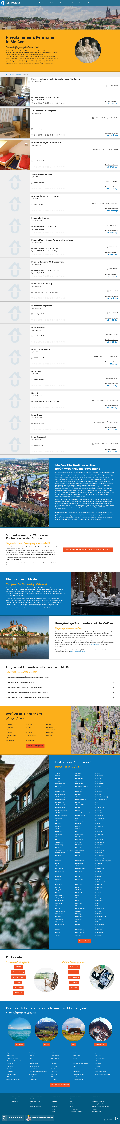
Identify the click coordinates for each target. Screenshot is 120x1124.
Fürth (78, 802)
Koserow (79, 906)
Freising (78, 794)
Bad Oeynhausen (61, 810)
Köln (77, 900)
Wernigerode (100, 908)
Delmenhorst (60, 900)
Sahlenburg (100, 858)
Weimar (98, 906)
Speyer (98, 876)
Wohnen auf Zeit (35, 1106)
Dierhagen (59, 906)
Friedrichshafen (81, 799)
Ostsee (75, 1058)
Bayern (94, 1099)
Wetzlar (98, 911)
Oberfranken (55, 1069)
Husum (78, 876)
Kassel (78, 887)
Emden (58, 929)
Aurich (58, 789)
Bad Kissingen (60, 799)
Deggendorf (60, 898)
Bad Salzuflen (60, 813)
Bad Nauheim (60, 807)
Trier (97, 895)
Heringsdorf (80, 871)
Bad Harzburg (60, 794)
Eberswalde (59, 922)
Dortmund (59, 914)
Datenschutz (15, 1101)
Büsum (58, 863)
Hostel (32, 1104)
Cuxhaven (59, 884)
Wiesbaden (99, 914)
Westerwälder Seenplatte (103, 1074)
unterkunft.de (31, 52)
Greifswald (79, 839)
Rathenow (99, 839)
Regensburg (100, 842)
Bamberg (59, 818)
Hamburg (79, 852)
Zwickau (49, 735)
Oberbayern (54, 1066)
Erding (58, 932)
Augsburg (59, 786)
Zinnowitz (99, 932)
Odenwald (54, 1077)
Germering (79, 821)
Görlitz (29, 727)
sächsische (61, 472)
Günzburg (79, 844)
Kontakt (91, 3)
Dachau (58, 887)
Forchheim (79, 783)
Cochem (58, 879)
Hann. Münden (80, 860)
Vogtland (50, 732)
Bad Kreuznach (60, 802)
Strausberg (99, 887)
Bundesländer (96, 1096)
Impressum (15, 1104)
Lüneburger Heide (34, 1066)
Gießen (78, 823)
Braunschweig (60, 852)
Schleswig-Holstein (98, 1104)
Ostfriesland (76, 1053)
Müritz (53, 1053)
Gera (77, 818)
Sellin (98, 866)
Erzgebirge (10, 740)
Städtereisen (56, 1096)
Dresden (82, 516)
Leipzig (29, 732)
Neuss (98, 802)
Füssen (78, 807)
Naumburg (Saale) (102, 797)
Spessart (97, 1053)
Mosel (31, 1077)
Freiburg (79, 791)
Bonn (58, 847)
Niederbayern (55, 1055)
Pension (42, 3)
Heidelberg (79, 863)
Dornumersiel (60, 911)
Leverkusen (79, 916)
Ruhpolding (100, 850)
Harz (30, 1058)
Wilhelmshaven (101, 916)
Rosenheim (99, 844)
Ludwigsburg (80, 929)
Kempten (79, 892)
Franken (31, 1055)
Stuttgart (99, 890)
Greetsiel (79, 837)
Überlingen (99, 900)
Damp (58, 892)
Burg (57, 866)
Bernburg (59, 831)
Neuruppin (99, 805)
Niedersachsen (96, 1111)
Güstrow (78, 847)
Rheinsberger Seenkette (80, 1063)
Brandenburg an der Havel (64, 850)
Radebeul (50, 727)
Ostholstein (76, 1055)
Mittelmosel (33, 1074)
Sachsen (94, 1109)
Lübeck (78, 924)
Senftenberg (100, 868)
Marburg (99, 778)
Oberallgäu (54, 1063)
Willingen (99, 919)
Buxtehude (59, 868)
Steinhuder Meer (100, 1058)
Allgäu (72, 1106)
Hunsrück (31, 1061)
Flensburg (79, 781)
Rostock (98, 847)
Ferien (52, 3)
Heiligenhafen (80, 868)
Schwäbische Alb (78, 1079)
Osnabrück (99, 821)
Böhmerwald (11, 1066)
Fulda (78, 810)
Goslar (78, 831)
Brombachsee (11, 1069)
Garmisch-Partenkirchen (84, 813)
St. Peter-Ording (101, 882)
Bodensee (10, 1063)
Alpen (9, 1053)
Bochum (58, 839)
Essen (78, 775)
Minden (98, 786)
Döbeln (9, 732)
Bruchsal (58, 860)
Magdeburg (79, 935)
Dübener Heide (11, 735)
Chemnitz (10, 727)
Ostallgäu (54, 1079)
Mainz (98, 773)
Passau (98, 823)
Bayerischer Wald (12, 1058)
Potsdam (99, 831)
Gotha (78, 826)
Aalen (58, 775)
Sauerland (76, 1077)
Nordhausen (100, 807)
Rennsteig (76, 1061)
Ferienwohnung (35, 1101)
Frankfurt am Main (82, 786)
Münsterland (33, 1079)
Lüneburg (79, 927)
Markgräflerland (34, 1069)
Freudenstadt (80, 797)
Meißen (29, 738)
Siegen (98, 871)
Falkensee (79, 778)
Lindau (78, 922)
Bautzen (9, 724)
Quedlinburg (100, 834)
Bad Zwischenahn (61, 815)
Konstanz (79, 903)
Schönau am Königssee (103, 860)
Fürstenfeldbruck (81, 805)
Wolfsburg (99, 927)
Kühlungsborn (80, 908)
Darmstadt (59, 895)
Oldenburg (99, 815)
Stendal (98, 879)
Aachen (58, 773)
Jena (77, 882)
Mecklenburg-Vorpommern (100, 1106)
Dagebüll (59, 890)
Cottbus (58, 882)
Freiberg (29, 724)
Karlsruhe (79, 884)
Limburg (78, 919)
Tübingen (99, 898)
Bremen (58, 855)
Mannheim (99, 775)
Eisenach (59, 927)
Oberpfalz (54, 1074)
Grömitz (78, 842)
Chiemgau (10, 1071)
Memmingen (100, 783)
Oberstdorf (99, 813)
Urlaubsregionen (75, 1096)
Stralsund (99, 884)
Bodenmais (59, 842)
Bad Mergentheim (61, 805)
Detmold (59, 903)
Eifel (8, 1077)
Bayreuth (59, 823)
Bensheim (59, 826)
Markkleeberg (31, 735)
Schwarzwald (74, 1109)
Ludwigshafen (80, 932)
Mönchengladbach (102, 789)
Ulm (97, 903)
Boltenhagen (60, 844)
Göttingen (79, 834)
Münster (99, 794)
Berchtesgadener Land (14, 1061)
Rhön (74, 1066)
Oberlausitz (30, 740)
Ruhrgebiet (76, 1071)
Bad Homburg (60, 797)
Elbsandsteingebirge (13, 738)
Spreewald (98, 1055)
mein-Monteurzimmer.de (77, 651)
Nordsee (53, 1061)
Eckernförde (60, 924)
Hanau (78, 855)
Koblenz (78, 898)
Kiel (77, 895)
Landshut (79, 911)
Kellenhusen (80, 890)
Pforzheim (99, 826)
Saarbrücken (100, 855)
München (99, 791)
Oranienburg (100, 818)
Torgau (98, 892)
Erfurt (58, 935)
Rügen (75, 1069)
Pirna (49, 724)
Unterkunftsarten (36, 1096)
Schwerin (99, 852)
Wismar (98, 922)
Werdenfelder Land (100, 1071)
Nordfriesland (55, 1058)
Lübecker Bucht (33, 1063)
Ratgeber (63, 3)
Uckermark (98, 1063)
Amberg (58, 781)
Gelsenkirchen (80, 815)
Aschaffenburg (60, 783)
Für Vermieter (77, 3)
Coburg (58, 876)
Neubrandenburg (101, 799)
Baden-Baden (60, 791)
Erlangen (79, 773)
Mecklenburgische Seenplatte (38, 1071)
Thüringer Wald (99, 1061)
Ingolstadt (79, 879)
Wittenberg (100, 924)
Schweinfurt (100, 863)
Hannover (79, 858)
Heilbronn (79, 866)
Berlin (58, 829)
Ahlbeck (58, 778)
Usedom (97, 1066)
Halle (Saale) (80, 850)
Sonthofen (99, 874)
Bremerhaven (60, 858)
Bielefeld (59, 834)
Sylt (71, 1101)
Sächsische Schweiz (53, 730)
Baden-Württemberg (98, 1101)
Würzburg (99, 929)
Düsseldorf (59, 919)
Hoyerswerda (31, 730)
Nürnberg (99, 810)
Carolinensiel (60, 871)
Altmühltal (10, 1055)
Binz (57, 837)
